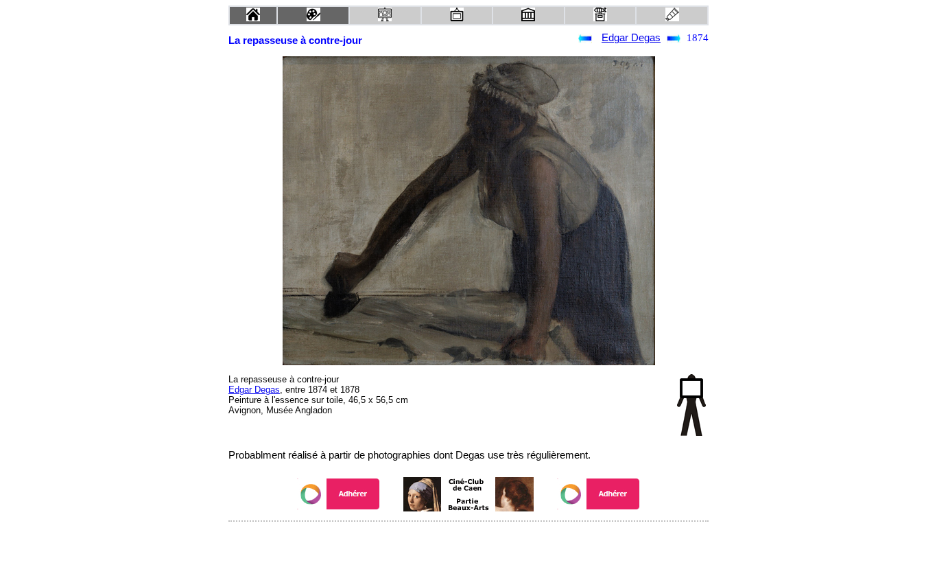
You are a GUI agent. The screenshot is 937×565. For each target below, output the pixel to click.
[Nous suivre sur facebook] (442, 540)
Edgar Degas (631, 37)
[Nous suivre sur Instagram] (494, 540)
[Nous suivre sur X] (468, 540)
